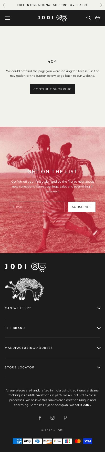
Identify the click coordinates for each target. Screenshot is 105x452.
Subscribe (82, 207)
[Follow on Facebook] (39, 417)
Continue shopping (52, 89)
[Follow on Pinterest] (65, 417)
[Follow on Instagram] (52, 417)
